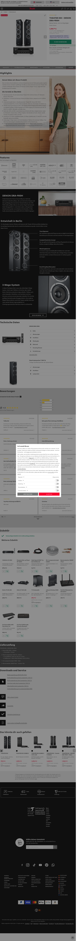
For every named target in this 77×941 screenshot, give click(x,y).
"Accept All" (32, 463)
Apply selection (27, 494)
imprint (19, 474)
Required (20, 477)
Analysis (20, 480)
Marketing (20, 483)
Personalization (21, 487)
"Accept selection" (21, 468)
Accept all (49, 494)
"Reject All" (31, 458)
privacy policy (51, 472)
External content (22, 490)
